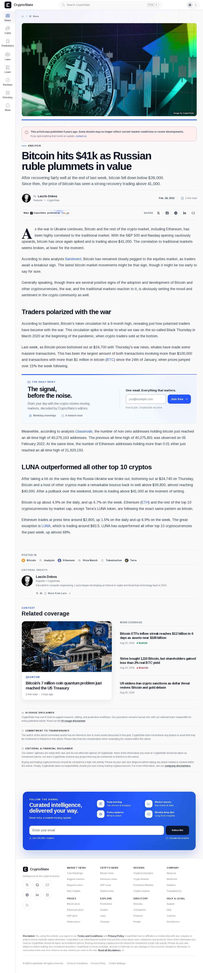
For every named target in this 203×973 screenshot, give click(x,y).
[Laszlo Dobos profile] (27, 580)
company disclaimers (178, 766)
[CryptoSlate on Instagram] (47, 895)
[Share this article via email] (193, 213)
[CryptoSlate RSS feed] (27, 905)
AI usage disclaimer (73, 721)
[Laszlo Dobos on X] (37, 593)
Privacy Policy (116, 936)
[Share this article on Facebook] (167, 213)
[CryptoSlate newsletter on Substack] (47, 884)
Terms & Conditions (77, 963)
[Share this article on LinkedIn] (184, 213)
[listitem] (29, 560)
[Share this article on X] (158, 213)
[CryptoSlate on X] (27, 884)
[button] (7, 107)
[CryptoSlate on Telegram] (27, 895)
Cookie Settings (117, 963)
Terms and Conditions (90, 936)
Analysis (34, 146)
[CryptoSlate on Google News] (37, 884)
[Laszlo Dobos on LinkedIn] (41, 593)
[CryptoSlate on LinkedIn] (37, 895)
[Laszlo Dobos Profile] (26, 198)
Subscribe (177, 830)
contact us (81, 136)
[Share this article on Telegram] (175, 213)
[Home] (22, 16)
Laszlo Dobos (47, 196)
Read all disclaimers (109, 950)
